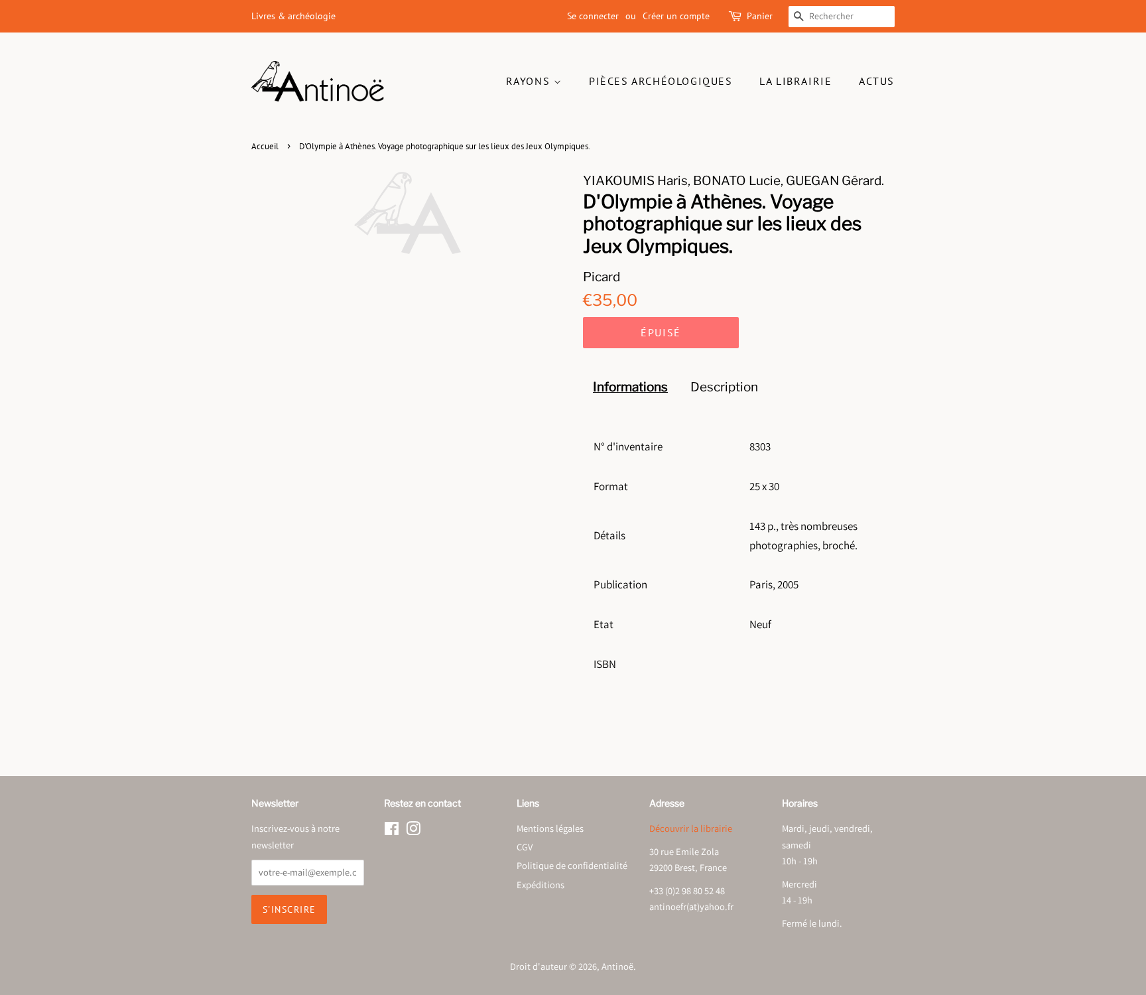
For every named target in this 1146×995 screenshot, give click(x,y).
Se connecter (593, 16)
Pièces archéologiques (661, 81)
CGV (525, 846)
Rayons (530, 81)
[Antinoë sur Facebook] (391, 831)
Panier (760, 16)
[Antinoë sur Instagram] (413, 831)
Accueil (265, 146)
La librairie (795, 81)
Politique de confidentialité (572, 865)
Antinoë (617, 966)
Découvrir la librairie (690, 828)
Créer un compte (676, 16)
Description (724, 387)
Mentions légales (550, 828)
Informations (630, 387)
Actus (877, 81)
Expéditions (540, 884)
